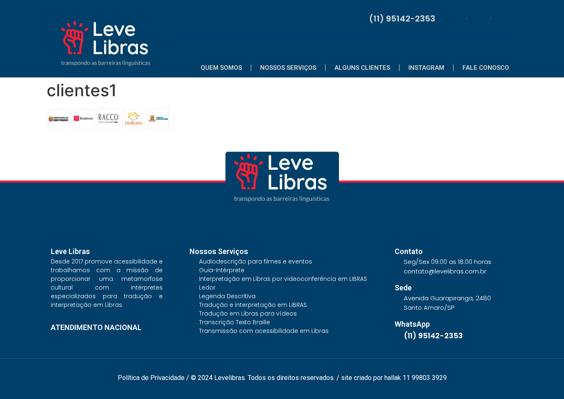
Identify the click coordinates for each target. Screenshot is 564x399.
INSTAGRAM (426, 67)
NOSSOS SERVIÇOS (288, 67)
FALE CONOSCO (485, 67)
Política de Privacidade (151, 378)
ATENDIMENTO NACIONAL (96, 327)
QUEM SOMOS (221, 67)
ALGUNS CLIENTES (362, 67)
